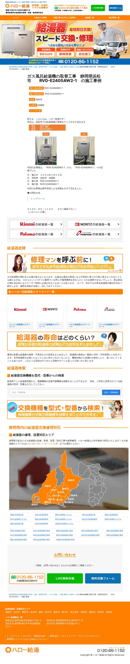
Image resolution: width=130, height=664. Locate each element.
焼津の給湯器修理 (41, 524)
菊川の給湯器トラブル (63, 519)
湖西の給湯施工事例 (17, 531)
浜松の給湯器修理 (41, 515)
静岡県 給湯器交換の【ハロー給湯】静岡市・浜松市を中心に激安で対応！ (26, 2)
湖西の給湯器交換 (16, 515)
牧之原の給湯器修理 (89, 519)
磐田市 (25, 612)
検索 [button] (111, 392)
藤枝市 (92, 612)
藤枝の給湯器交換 (16, 524)
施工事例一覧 (114, 18)
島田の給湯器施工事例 (41, 535)
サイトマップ (68, 636)
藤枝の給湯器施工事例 (18, 539)
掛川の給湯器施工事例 (18, 535)
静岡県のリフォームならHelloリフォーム (26, 639)
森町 (41, 612)
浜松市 (17, 612)
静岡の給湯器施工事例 (114, 535)
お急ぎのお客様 (40, 18)
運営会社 (54, 636)
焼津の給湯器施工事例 (41, 539)
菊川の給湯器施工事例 (64, 535)
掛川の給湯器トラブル (18, 519)
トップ (15, 18)
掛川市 (48, 612)
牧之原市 (74, 612)
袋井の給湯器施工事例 (89, 531)
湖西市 (8, 612)
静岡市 (84, 612)
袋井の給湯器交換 (88, 515)
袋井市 (33, 612)
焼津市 (101, 612)
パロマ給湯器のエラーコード (79, 325)
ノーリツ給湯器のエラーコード (49, 325)
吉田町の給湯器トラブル (64, 524)
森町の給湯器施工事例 (114, 531)
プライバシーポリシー (89, 636)
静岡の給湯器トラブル (113, 519)
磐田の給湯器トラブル (63, 515)
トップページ (37, 198)
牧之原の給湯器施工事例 (90, 535)
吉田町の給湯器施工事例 (65, 539)
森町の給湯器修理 (111, 515)
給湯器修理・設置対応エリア (17, 609)
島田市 (56, 612)
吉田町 (109, 612)
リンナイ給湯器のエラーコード (19, 325)
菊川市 (65, 612)
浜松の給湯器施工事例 (41, 531)
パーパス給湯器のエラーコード (109, 325)
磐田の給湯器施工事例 (64, 531)
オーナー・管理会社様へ (35, 636)
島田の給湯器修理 (41, 519)
